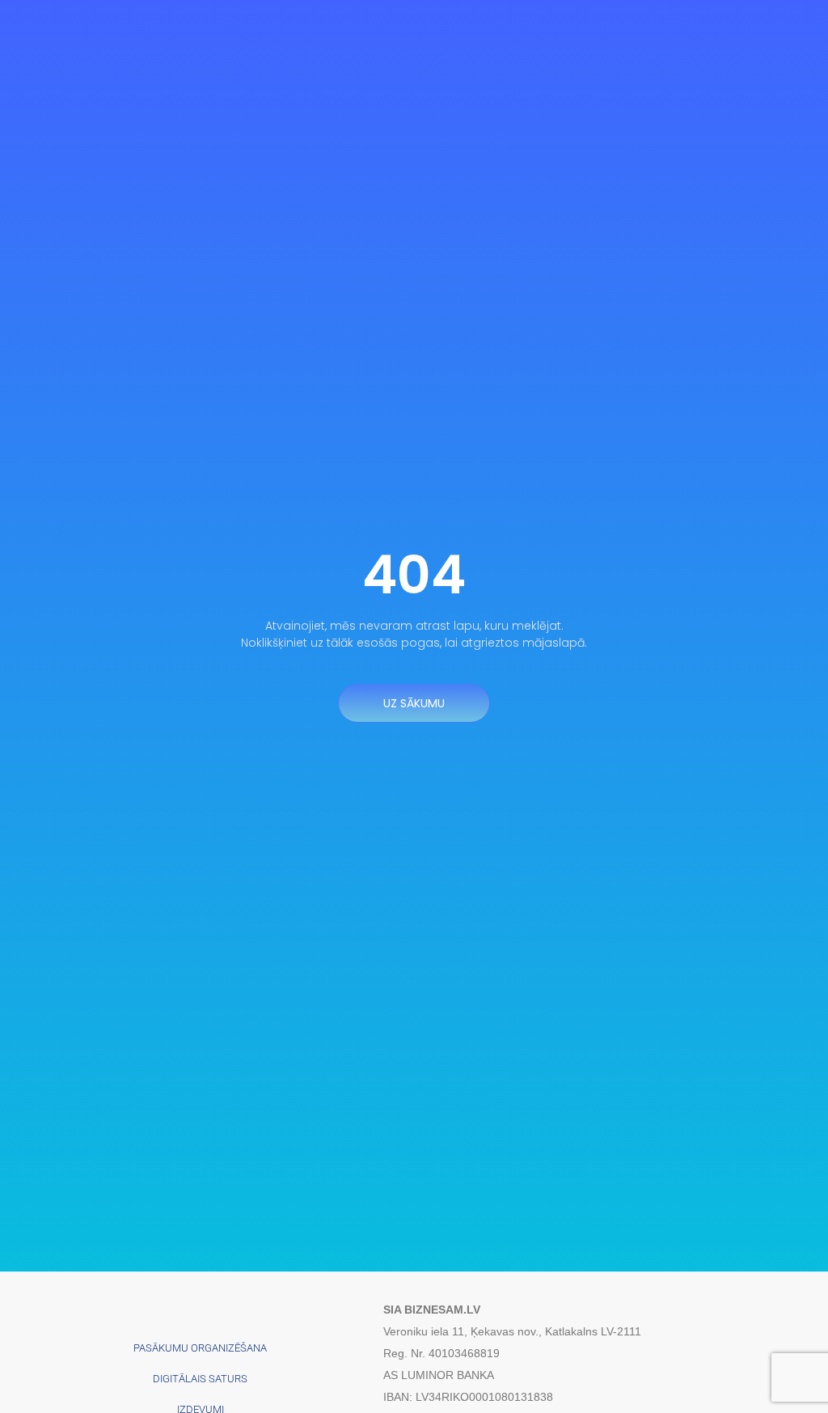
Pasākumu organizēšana (200, 1348)
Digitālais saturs (200, 1379)
